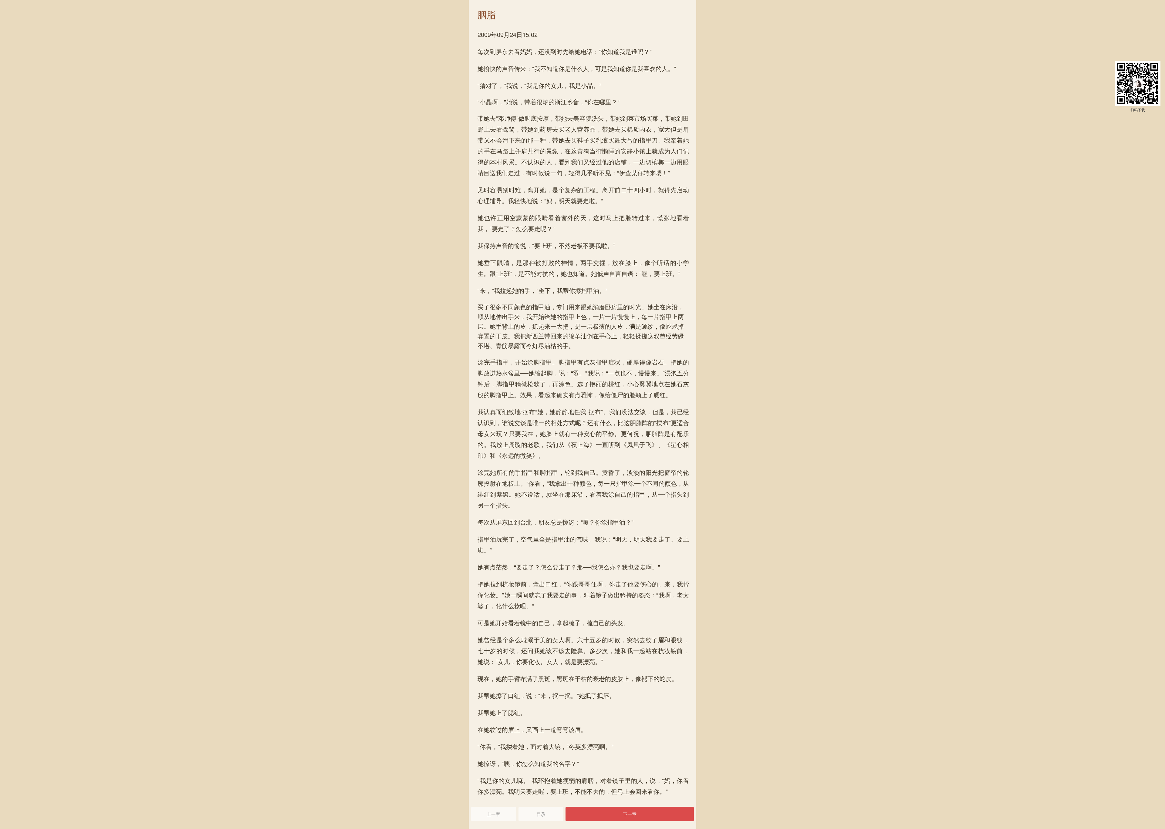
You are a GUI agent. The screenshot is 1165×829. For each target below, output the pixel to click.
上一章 (493, 814)
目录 (540, 814)
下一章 (630, 814)
